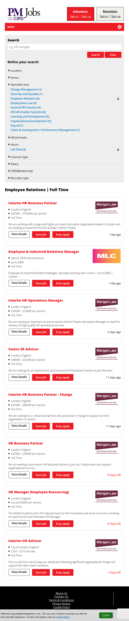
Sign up (86, 16)
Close (106, 615)
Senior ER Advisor (23, 349)
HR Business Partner (25, 443)
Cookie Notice (63, 617)
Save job (41, 234)
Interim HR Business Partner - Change (40, 394)
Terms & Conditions (61, 600)
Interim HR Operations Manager (35, 300)
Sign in (74, 16)
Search (95, 55)
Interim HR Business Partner (32, 203)
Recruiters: (110, 11)
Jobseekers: (80, 11)
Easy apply (63, 234)
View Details (19, 234)
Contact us (61, 596)
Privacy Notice (61, 603)
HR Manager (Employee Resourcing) (38, 492)
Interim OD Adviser (24, 540)
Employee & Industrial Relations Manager (43, 251)
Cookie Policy (61, 607)
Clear (113, 55)
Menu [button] (11, 26)
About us (61, 593)
